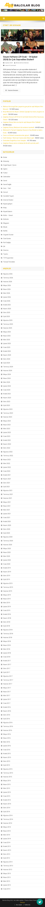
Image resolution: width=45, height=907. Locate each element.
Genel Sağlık (7, 184)
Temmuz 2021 (8, 494)
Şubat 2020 (7, 560)
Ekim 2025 (6, 312)
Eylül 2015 (6, 765)
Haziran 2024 (7, 370)
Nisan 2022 (7, 459)
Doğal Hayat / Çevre (9, 165)
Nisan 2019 (7, 599)
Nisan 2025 (7, 336)
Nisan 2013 (7, 877)
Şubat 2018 (7, 653)
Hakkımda (27, 905)
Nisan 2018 (7, 645)
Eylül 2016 (6, 719)
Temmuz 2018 (8, 633)
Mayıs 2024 (7, 374)
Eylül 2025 (6, 316)
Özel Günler (7, 238)
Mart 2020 (6, 556)
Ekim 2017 (6, 668)
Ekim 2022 (6, 448)
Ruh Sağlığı (7, 242)
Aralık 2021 (7, 475)
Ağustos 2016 (7, 722)
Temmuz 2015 (8, 773)
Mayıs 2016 (7, 734)
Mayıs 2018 (7, 641)
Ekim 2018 (6, 622)
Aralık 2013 (7, 846)
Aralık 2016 (7, 707)
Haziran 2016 (7, 730)
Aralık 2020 (7, 521)
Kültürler (6, 219)
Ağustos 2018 (7, 630)
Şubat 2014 (7, 838)
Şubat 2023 (7, 432)
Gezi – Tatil (7, 188)
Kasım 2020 (7, 525)
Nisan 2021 (7, 506)
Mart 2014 (6, 835)
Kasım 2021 (7, 479)
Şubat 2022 (7, 467)
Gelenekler (6, 176)
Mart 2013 (6, 881)
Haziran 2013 (7, 869)
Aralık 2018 (7, 614)
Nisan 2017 (7, 691)
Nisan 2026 (7, 289)
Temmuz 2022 (8, 455)
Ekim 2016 (6, 715)
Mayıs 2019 (7, 595)
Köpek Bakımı (7, 211)
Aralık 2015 (7, 753)
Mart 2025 (6, 339)
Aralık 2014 (7, 800)
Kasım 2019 (7, 572)
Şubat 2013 (7, 885)
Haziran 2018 (7, 637)
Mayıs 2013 (7, 873)
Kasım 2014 (7, 804)
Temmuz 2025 (8, 324)
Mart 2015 (6, 788)
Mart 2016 (6, 742)
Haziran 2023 (7, 417)
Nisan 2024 (7, 378)
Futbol (5, 173)
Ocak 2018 (6, 657)
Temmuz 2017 (8, 680)
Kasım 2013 (7, 850)
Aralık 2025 (7, 305)
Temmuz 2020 (8, 541)
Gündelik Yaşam (8, 196)
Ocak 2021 (6, 517)
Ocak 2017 (6, 703)
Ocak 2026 (6, 301)
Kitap (5, 207)
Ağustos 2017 (7, 676)
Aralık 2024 (7, 351)
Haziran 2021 (7, 498)
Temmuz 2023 (8, 413)
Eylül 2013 (6, 858)
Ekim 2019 (6, 575)
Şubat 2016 (7, 746)
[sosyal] (40, 902)
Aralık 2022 (7, 440)
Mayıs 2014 (7, 827)
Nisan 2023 (7, 425)
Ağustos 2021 (7, 490)
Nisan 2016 (7, 738)
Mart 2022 (6, 463)
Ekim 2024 (6, 359)
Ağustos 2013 (7, 862)
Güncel (5, 192)
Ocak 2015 (6, 796)
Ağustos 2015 (7, 769)
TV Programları (8, 258)
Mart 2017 (6, 695)
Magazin (6, 223)
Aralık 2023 (7, 394)
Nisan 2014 (7, 831)
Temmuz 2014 (8, 819)
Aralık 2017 (7, 660)
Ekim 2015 (6, 761)
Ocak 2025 (6, 347)
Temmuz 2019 (8, 587)
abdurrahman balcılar (22, 63)
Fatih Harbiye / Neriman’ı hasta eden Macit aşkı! (18, 138)
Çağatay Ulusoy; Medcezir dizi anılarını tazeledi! (18, 127)
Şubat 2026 (7, 297)
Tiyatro (5, 254)
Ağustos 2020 (7, 537)
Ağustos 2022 (7, 452)
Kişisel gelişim (7, 204)
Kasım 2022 (7, 444)
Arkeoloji (6, 161)
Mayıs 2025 (7, 332)
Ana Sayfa (19, 905)
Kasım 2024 (7, 355)
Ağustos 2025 (7, 320)
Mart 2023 (6, 428)
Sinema (5, 250)
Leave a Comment (10, 65)
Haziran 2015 (7, 777)
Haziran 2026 (7, 281)
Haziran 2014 (7, 823)
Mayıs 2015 (7, 780)
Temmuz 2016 (8, 726)
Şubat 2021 (7, 514)
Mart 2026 (6, 293)
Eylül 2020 (6, 533)
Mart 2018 (6, 649)
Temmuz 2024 (8, 367)
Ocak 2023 (6, 436)
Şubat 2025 (7, 343)
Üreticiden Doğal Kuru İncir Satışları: (14, 140)
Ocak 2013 (6, 889)
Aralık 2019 (7, 568)
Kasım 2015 (7, 757)
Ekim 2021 (6, 483)
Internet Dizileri (8, 200)
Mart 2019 (6, 602)
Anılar (5, 157)
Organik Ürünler (8, 235)
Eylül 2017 (6, 672)
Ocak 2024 (6, 390)
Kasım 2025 (7, 308)
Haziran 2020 (7, 545)
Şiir (4, 246)
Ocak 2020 (6, 564)
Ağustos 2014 (7, 815)
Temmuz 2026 (8, 278)
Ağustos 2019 (7, 583)
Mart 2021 (6, 510)
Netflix (5, 231)
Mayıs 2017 (7, 688)
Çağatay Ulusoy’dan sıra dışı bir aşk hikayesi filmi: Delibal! (21, 122)
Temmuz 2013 (8, 866)
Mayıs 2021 (7, 502)
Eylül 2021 (6, 486)
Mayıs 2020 (7, 548)
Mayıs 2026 (7, 285)
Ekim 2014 (6, 807)
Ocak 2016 (6, 750)
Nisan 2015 (7, 784)
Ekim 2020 (6, 529)
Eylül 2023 (6, 405)
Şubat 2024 (7, 386)
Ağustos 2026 (7, 274)
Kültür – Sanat (8, 215)
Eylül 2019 (6, 579)
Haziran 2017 (7, 684)
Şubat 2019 (7, 606)
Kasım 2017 (7, 664)
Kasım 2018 (7, 618)
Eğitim (5, 169)
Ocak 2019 (6, 610)
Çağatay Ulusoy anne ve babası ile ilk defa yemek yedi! (21, 143)
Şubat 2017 (7, 699)
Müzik (5, 227)
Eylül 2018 (6, 626)
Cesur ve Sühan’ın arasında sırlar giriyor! (16, 135)
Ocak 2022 (6, 471)
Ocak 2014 (6, 842)
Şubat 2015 (7, 792)
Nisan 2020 (7, 552)
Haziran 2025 (7, 328)
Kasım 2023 (7, 398)
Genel (5, 180)
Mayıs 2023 (7, 421)
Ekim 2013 (6, 854)
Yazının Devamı (13, 90)
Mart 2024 (6, 382)
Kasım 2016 (7, 711)
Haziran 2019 (7, 591)
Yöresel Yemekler (9, 262)
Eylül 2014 (6, 811)
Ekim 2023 (6, 401)
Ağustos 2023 (7, 409)
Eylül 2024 (6, 363)
